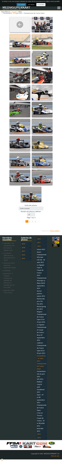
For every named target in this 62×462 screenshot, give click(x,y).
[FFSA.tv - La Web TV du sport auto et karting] (37, 446)
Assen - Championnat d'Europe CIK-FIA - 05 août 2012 (41, 257)
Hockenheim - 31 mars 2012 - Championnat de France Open (41, 362)
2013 (39, 434)
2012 (39, 246)
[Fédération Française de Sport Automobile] (14, 443)
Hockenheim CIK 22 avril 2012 (41, 374)
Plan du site (55, 456)
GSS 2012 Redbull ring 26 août (40, 383)
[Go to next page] (37, 221)
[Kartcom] (35, 443)
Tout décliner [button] (31, 4)
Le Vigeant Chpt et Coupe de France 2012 (40, 270)
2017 (23, 251)
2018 (23, 247)
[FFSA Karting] (14, 446)
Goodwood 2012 (40, 391)
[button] (58, 7)
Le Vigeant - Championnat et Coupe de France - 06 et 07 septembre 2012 (41, 332)
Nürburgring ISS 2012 (41, 308)
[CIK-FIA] (21, 446)
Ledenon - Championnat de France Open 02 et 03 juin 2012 (41, 348)
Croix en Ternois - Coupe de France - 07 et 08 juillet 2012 (41, 419)
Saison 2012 (41, 249)
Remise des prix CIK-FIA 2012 (41, 301)
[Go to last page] (39, 221)
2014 (39, 438)
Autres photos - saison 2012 (41, 293)
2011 (39, 242)
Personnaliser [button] (40, 4)
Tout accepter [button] (21, 4)
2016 (23, 255)
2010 (39, 239)
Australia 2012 (40, 429)
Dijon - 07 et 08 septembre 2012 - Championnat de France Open (41, 402)
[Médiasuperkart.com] (47, 446)
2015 (23, 258)
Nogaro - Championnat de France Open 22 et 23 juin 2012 (41, 317)
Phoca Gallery (55, 231)
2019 (23, 244)
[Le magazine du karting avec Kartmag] (52, 443)
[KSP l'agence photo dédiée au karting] (28, 446)
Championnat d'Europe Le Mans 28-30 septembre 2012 (41, 283)
